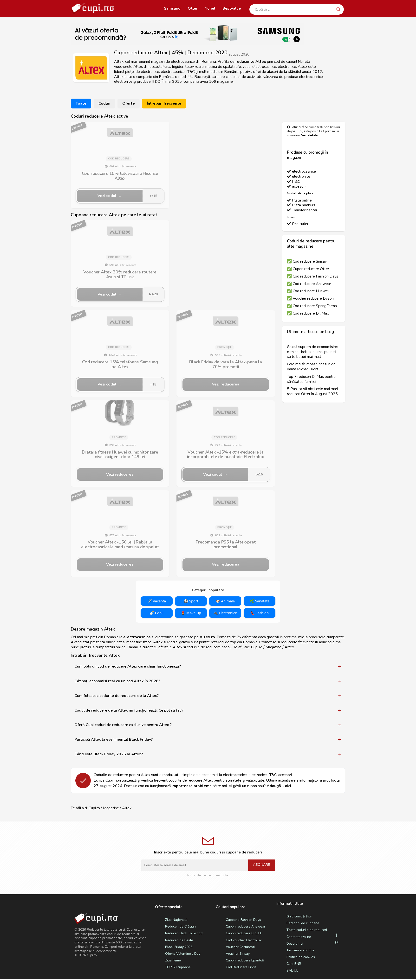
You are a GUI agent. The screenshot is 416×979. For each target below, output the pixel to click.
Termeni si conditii (300, 950)
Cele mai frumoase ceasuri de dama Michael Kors (311, 367)
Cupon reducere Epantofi (245, 960)
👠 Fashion (259, 612)
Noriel (210, 8)
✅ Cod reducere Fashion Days (312, 276)
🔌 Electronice (225, 612)
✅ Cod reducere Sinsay (307, 261)
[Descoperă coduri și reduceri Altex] (120, 132)
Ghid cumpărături (299, 916)
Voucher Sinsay (238, 953)
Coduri (104, 103)
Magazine (111, 808)
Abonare (261, 864)
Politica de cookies (300, 957)
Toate (81, 103)
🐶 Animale (225, 601)
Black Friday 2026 (178, 947)
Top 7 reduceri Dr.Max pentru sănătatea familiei (311, 379)
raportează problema (192, 786)
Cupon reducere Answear (245, 926)
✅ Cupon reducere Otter (308, 269)
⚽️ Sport (191, 601)
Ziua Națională (176, 919)
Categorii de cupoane (302, 923)
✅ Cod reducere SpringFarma (312, 306)
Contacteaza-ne (298, 937)
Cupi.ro (256, 647)
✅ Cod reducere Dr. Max (308, 313)
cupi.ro (92, 955)
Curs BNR (293, 963)
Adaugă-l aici (279, 786)
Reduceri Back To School (184, 933)
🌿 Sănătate (259, 601)
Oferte (128, 103)
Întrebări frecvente (164, 103)
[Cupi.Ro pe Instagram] (337, 942)
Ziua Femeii (173, 960)
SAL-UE (292, 970)
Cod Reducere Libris (241, 967)
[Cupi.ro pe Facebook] (336, 935)
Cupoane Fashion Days (243, 919)
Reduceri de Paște (179, 940)
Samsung (172, 8)
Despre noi (294, 943)
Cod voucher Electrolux (243, 940)
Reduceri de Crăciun (180, 926)
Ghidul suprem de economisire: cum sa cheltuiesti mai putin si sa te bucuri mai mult (312, 351)
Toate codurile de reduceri (306, 930)
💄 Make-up (191, 612)
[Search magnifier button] (338, 9)
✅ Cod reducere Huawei (308, 291)
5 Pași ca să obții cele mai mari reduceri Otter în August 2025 (312, 391)
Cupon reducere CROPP (244, 933)
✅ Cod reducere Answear (309, 283)
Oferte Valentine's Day (182, 953)
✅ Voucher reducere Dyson (310, 298)
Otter (192, 8)
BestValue (231, 8)
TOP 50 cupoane (178, 967)
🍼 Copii (156, 612)
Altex (126, 808)
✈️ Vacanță (156, 601)
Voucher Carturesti (240, 947)
